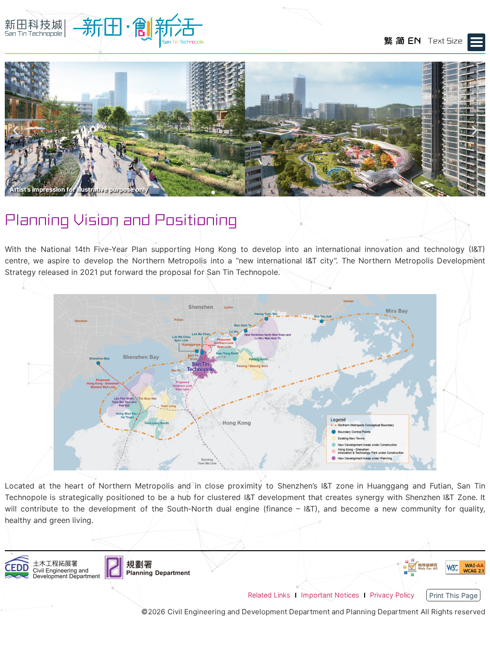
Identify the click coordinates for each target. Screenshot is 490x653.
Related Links (269, 595)
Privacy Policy (392, 595)
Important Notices (330, 595)
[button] (16, 131)
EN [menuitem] (414, 40)
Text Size (445, 41)
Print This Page (453, 595)
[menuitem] (388, 40)
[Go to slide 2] (213, 192)
